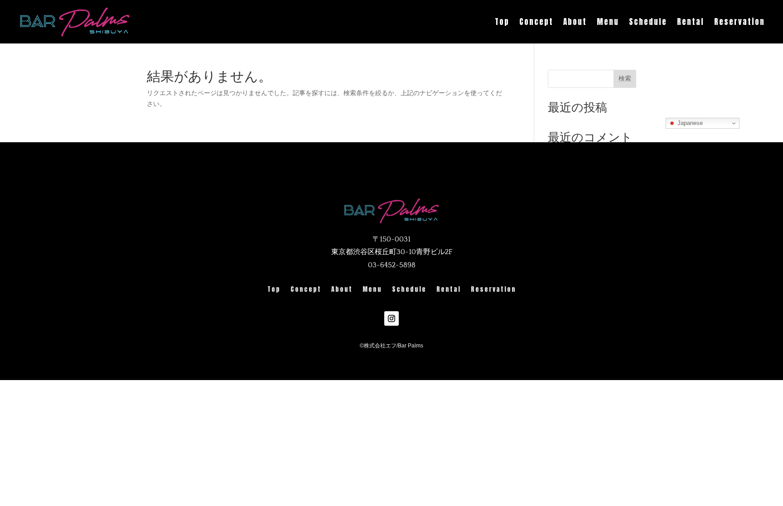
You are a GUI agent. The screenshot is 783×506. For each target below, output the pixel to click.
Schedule (648, 22)
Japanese (689, 123)
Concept (536, 22)
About (575, 22)
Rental (690, 22)
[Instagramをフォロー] (391, 318)
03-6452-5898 (392, 265)
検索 (625, 78)
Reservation (739, 22)
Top (502, 22)
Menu (608, 22)
